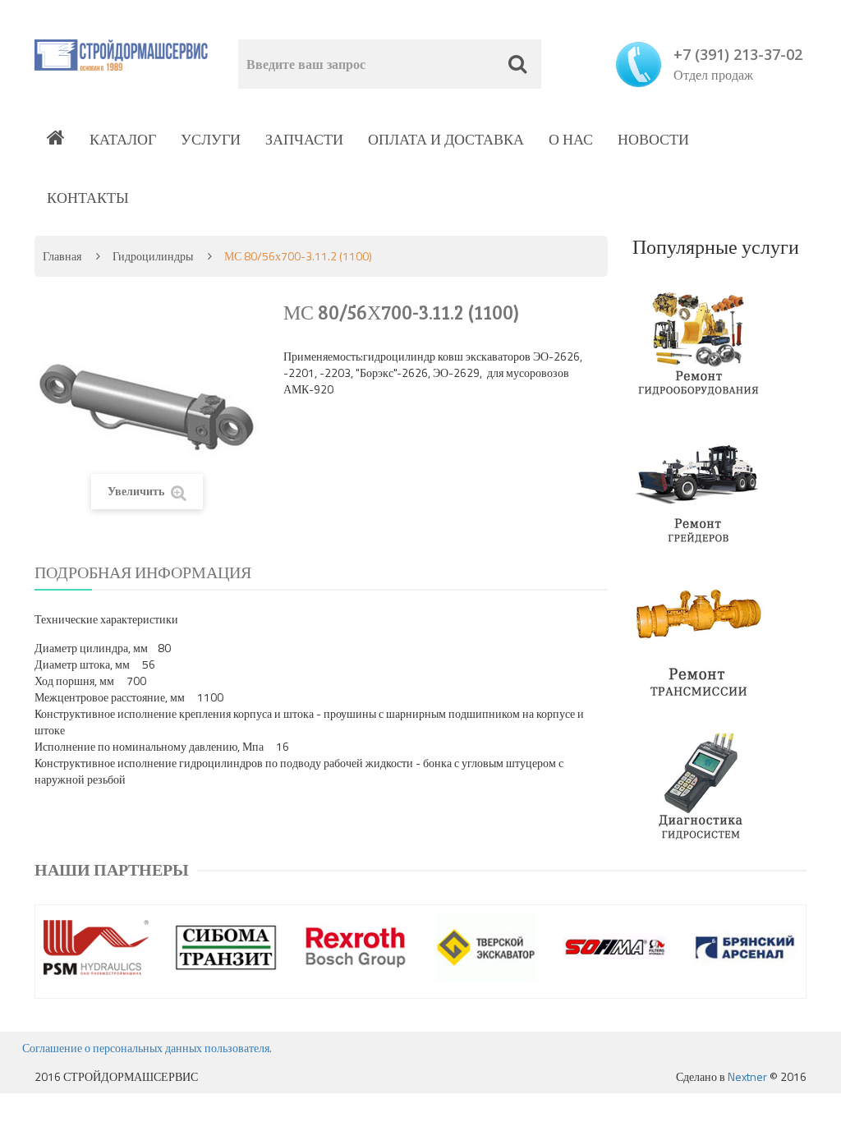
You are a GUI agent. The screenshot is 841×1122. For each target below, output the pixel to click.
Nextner (747, 1076)
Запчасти (304, 139)
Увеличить (137, 490)
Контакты (88, 197)
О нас (571, 139)
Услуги (211, 139)
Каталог (123, 139)
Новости (653, 139)
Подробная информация (142, 572)
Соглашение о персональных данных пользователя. (147, 1047)
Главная (62, 255)
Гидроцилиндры (153, 255)
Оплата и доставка (446, 139)
